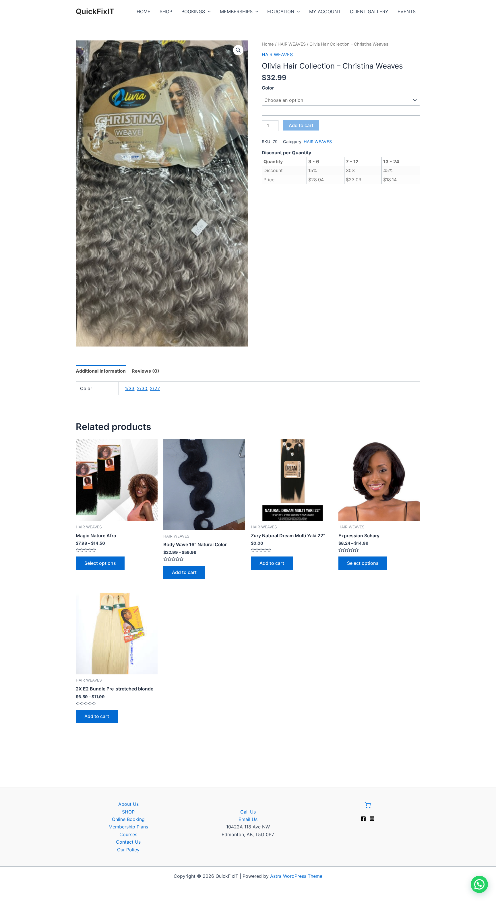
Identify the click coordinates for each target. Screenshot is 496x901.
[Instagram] (372, 818)
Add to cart (301, 125)
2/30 (142, 388)
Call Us (248, 812)
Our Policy (128, 850)
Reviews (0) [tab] (145, 371)
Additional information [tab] (101, 371)
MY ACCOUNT (325, 11)
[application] (208, 11)
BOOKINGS (193, 11)
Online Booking (128, 819)
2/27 (155, 388)
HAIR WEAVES (292, 44)
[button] (238, 50)
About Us (128, 804)
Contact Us (128, 842)
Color (268, 88)
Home (268, 44)
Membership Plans (128, 827)
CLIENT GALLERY (369, 11)
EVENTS (407, 11)
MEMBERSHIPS (236, 11)
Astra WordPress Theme (296, 876)
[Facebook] (363, 818)
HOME (143, 11)
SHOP (166, 11)
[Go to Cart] (367, 806)
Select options (100, 563)
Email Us (248, 819)
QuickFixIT (95, 11)
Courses (128, 834)
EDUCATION (280, 11)
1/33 (129, 388)
